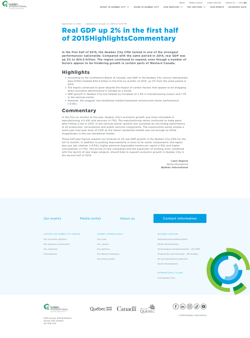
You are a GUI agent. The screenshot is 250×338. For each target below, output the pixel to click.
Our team (101, 239)
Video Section (214, 3)
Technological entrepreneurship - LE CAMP (179, 249)
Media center (90, 218)
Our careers (103, 244)
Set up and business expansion (173, 259)
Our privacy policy (106, 259)
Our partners (103, 249)
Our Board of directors (108, 254)
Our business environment (57, 244)
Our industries (51, 249)
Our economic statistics (55, 239)
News (182, 3)
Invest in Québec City (113, 7)
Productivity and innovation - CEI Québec (178, 254)
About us (127, 218)
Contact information (180, 218)
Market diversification (168, 244)
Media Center (196, 3)
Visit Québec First (166, 278)
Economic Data (238, 7)
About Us (230, 3)
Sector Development (168, 264)
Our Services (171, 7)
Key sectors (194, 7)
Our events (217, 7)
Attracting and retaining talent (173, 239)
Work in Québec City (146, 7)
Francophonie (50, 254)
